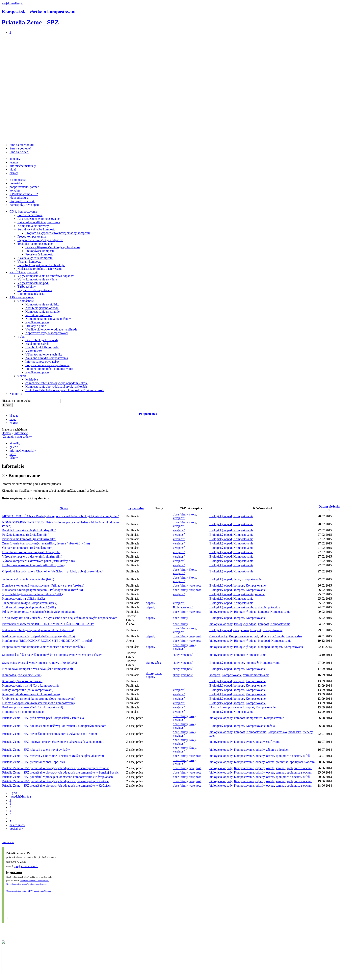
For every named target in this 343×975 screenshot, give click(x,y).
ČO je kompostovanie (23, 211)
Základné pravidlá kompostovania (38, 222)
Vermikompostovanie (38, 315)
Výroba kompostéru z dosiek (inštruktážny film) (32, 556)
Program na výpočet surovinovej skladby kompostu (57, 233)
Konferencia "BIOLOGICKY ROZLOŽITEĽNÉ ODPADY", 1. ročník (47, 640)
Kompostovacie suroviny (33, 225)
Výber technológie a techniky (43, 354)
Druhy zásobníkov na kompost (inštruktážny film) (33, 565)
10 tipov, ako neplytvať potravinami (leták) (29, 607)
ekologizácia (154, 662)
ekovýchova (241, 630)
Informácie (21, 433)
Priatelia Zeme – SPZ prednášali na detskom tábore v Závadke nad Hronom (49, 733)
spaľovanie (277, 636)
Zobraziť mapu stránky (17, 436)
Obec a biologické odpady (41, 340)
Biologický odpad (220, 516)
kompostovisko (277, 732)
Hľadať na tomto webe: (17, 400)
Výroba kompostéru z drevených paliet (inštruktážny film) (38, 561)
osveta (270, 755)
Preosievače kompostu (39, 254)
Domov (6, 433)
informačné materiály (23, 166)
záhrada (260, 594)
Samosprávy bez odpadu (25, 204)
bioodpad (264, 640)
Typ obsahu (136, 508)
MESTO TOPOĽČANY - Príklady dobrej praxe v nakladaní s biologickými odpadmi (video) (60, 516)
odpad (254, 636)
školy (192, 514)
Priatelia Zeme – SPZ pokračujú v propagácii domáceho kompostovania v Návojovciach (57, 776)
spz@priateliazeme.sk (26, 866)
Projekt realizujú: (12, 3)
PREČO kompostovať (24, 272)
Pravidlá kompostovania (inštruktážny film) (29, 530)
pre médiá (16, 183)
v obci (21, 336)
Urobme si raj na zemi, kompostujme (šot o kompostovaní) (38, 698)
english (14, 422)
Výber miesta (33, 351)
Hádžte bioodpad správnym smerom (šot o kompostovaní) (38, 703)
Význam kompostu (29, 261)
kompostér (252, 662)
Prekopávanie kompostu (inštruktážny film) (29, 539)
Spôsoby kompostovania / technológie (41, 265)
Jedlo (236, 579)
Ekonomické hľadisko (31, 293)
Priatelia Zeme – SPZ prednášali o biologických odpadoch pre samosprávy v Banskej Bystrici (60, 772)
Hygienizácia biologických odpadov (40, 240)
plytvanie (260, 607)
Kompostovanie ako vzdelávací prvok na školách (56, 386)
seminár (280, 768)
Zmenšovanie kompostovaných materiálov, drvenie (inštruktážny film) (46, 543)
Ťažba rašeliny (26, 286)
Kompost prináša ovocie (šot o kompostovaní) (31, 694)
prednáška (294, 732)
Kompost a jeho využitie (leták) (21, 675)
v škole (21, 376)
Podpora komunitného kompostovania (49, 368)
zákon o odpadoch (277, 749)
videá (13, 169)
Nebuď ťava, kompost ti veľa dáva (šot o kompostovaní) (37, 669)
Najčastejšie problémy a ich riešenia (39, 268)
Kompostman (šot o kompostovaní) (24, 711)
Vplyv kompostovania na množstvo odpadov (45, 275)
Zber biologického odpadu (42, 308)
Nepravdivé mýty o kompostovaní (46, 333)
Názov (64, 508)
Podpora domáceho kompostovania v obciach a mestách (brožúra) (43, 646)
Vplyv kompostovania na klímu (37, 279)
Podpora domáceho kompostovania (47, 365)
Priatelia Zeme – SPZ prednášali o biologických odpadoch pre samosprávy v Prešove (55, 781)
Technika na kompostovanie (35, 243)
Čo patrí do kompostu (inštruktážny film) (27, 547)
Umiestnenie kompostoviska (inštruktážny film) (31, 552)
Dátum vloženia (329, 506)
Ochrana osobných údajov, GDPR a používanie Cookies (28, 891)
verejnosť (179, 518)
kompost (238, 585)
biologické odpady (220, 611)
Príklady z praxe (35, 326)
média (271, 725)
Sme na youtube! (20, 148)
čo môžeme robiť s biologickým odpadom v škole (56, 383)
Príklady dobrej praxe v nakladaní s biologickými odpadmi (38, 611)
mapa (13, 419)
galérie (14, 162)
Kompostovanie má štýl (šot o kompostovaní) (30, 685)
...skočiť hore (8, 842)
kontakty (15, 190)
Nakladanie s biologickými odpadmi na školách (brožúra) (38, 630)
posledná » (16, 828)
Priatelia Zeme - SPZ (30, 22)
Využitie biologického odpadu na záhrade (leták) (32, 594)
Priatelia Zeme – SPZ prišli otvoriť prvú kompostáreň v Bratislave (43, 718)
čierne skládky (218, 636)
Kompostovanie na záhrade (42, 311)
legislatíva (31, 379)
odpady (150, 603)
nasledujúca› (17, 825)
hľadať (14, 415)
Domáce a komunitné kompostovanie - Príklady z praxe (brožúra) (43, 585)
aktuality (15, 158)
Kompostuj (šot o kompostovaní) (22, 681)
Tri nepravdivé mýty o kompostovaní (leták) (29, 603)
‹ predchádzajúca (20, 796)
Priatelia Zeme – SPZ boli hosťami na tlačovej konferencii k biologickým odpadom (54, 725)
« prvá (13, 793)
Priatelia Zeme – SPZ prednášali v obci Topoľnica (33, 762)
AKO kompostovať (22, 297)
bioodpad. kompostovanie (225, 707)
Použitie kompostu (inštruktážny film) (25, 534)
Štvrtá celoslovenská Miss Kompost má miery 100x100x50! (39, 662)
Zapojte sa (16, 393)
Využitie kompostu (37, 322)
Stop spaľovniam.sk (22, 201)
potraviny (274, 607)
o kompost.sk (18, 179)
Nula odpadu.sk (19, 197)
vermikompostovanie (256, 675)
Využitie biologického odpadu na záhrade (51, 329)
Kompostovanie (243, 516)
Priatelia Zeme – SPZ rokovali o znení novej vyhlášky (36, 749)
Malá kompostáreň (37, 343)
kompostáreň (254, 718)
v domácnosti (25, 301)
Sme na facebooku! (22, 144)
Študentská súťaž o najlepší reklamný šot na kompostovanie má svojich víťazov (52, 654)
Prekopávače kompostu (40, 250)
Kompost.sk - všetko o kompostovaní (39, 11)
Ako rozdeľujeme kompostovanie (38, 218)
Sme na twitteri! (19, 152)
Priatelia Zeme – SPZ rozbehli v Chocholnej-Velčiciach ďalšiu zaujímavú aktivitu (53, 755)
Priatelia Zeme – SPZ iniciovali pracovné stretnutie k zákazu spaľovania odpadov (53, 741)
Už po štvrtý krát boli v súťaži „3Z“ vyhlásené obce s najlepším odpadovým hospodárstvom (59, 617)
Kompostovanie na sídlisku (42, 304)
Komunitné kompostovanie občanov (48, 318)
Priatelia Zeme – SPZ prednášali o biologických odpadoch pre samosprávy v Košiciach (56, 785)
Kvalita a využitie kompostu (35, 258)
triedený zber (294, 636)
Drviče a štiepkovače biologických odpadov (52, 247)
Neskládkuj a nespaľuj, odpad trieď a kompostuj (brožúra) (38, 636)
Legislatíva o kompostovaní (34, 290)
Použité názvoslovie (29, 215)
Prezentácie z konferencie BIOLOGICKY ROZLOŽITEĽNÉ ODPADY (48, 624)
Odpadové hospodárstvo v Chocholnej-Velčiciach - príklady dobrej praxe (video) (52, 571)
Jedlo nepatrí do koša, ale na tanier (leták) (28, 579)
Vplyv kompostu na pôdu (33, 283)
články (14, 173)
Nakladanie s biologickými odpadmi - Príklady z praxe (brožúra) (42, 590)
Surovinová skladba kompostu (36, 229)
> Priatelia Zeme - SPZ (24, 194)
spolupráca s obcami (288, 755)
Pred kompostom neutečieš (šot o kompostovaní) (32, 707)
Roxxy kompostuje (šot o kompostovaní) (27, 690)
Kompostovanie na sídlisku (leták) (23, 598)
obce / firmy (180, 514)
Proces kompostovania (31, 236)
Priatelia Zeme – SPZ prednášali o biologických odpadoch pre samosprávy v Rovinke (55, 768)
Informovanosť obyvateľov (42, 361)
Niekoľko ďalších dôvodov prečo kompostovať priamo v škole (64, 390)
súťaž (306, 755)
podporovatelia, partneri (24, 187)
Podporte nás (148, 413)
